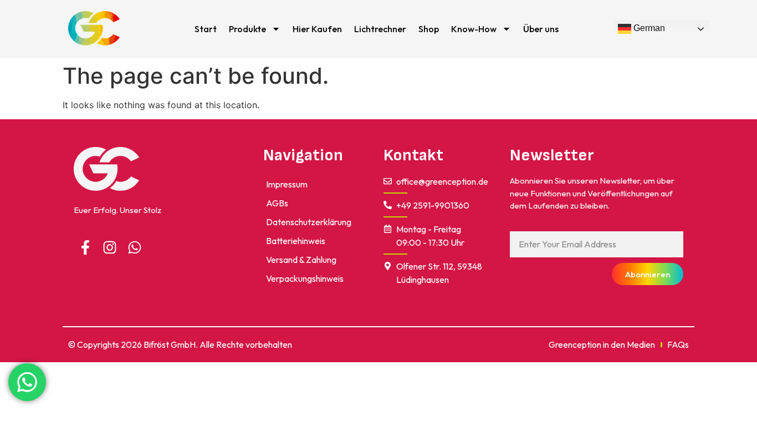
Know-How (474, 28)
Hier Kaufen (317, 28)
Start (206, 28)
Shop (428, 28)
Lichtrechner (380, 28)
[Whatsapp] (134, 247)
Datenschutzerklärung (308, 221)
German (648, 28)
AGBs (277, 203)
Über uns (541, 28)
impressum (287, 184)
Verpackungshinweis (305, 278)
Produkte (247, 28)
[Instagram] (110, 247)
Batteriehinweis (295, 240)
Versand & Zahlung (301, 259)
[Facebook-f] (85, 247)
